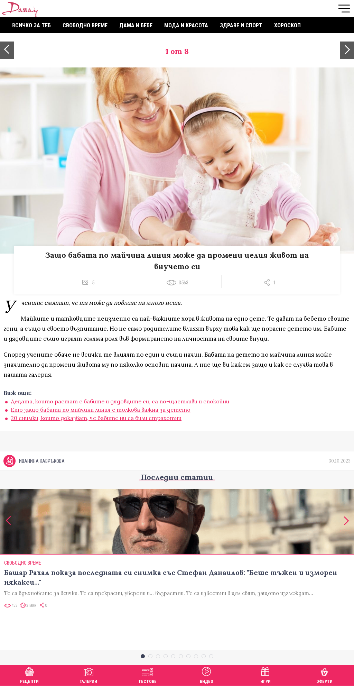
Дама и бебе (135, 25)
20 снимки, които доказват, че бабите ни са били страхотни (96, 417)
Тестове (147, 681)
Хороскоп (287, 25)
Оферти (324, 681)
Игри (265, 681)
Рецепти (29, 681)
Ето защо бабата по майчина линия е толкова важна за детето (100, 409)
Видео (206, 681)
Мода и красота (186, 25)
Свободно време (85, 25)
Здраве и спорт (241, 25)
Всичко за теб (31, 25)
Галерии (88, 681)
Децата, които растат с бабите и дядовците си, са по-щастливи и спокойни (120, 401)
